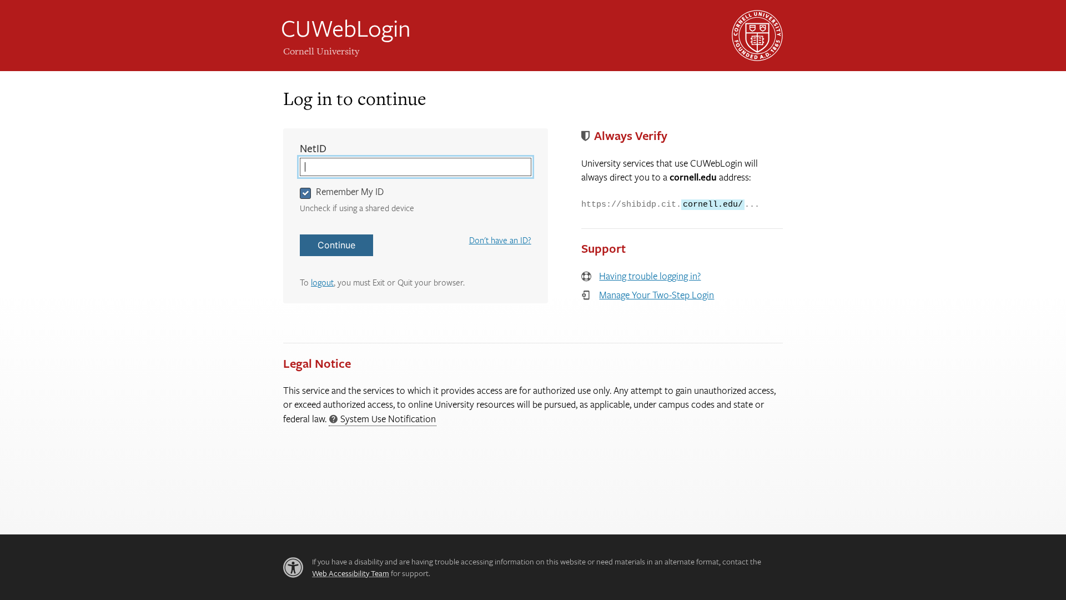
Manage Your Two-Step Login (656, 294)
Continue (336, 245)
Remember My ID (350, 191)
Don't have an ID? (500, 240)
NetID (336, 148)
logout (322, 282)
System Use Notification (382, 419)
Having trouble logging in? (650, 275)
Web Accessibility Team (350, 573)
